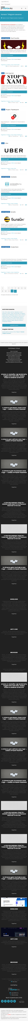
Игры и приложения (14, 317)
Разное (9, 321)
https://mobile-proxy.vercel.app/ (14, 360)
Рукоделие (22, 313)
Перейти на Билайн (5, 229)
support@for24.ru (5, 1)
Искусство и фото (6, 317)
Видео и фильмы (15, 320)
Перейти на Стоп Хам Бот (7, 92)
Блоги (20, 314)
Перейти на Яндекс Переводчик (8, 125)
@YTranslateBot (4, 128)
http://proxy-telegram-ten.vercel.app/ (14, 355)
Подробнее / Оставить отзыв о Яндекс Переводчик (11, 134)
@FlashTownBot (4, 58)
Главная (4, 18)
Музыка (21, 320)
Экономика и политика (11, 318)
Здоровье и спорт (18, 312)
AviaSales (14, 177)
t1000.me (13, 59)
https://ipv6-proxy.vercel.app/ (14, 358)
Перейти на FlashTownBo (7, 55)
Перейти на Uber (5, 159)
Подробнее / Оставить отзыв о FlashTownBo (10, 64)
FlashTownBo (15, 38)
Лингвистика (21, 316)
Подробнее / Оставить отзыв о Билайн (9, 238)
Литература (4, 321)
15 (8, 291)
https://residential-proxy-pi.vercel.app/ (14, 359)
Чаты (3, 312)
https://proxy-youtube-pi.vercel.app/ (14, 352)
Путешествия (16, 313)
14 (5, 291)
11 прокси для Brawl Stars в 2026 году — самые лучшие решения (14, 408)
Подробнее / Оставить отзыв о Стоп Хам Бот (10, 101)
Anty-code (14, 629)
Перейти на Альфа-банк (6, 263)
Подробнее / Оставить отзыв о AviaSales (9, 203)
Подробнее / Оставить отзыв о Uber (8, 168)
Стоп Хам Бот (9, 73)
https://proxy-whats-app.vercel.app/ (14, 354)
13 (2, 291)
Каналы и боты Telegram (14, 331)
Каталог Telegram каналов (11, 18)
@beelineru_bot (4, 231)
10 (18, 288)
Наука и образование (13, 316)
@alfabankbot (4, 265)
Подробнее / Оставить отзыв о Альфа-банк (10, 272)
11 (21, 288)
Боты (6, 312)
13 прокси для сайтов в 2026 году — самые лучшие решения (14, 440)
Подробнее (14, 392)
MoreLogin (14, 599)
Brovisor (14, 652)
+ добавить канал (14, 325)
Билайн (13, 212)
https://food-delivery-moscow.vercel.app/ (14, 362)
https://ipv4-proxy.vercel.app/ (14, 356)
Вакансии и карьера (6, 320)
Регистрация (7, 4)
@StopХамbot (4, 94)
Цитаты (16, 314)
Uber (6, 143)
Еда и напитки (11, 312)
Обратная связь (14, 995)
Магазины (4, 313)
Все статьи (15, 981)
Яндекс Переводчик (12, 109)
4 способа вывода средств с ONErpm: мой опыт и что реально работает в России (14, 504)
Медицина (11, 314)
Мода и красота (5, 314)
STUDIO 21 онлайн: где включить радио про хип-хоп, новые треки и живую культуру (14, 375)
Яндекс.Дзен (21, 1001)
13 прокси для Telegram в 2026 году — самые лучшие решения (14, 471)
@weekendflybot (4, 196)
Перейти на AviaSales (6, 194)
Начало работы (5, 331)
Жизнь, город (10, 313)
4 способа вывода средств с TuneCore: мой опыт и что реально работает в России (14, 537)
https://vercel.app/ (14, 351)
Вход (2, 4)
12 (25, 288)
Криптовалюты (20, 318)
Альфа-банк (14, 247)
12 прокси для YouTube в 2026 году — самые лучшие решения (14, 568)
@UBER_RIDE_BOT (4, 161)
